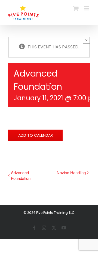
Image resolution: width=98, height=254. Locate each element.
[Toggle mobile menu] (87, 8)
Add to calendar (35, 135)
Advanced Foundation (20, 175)
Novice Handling (71, 172)
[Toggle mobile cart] (76, 8)
